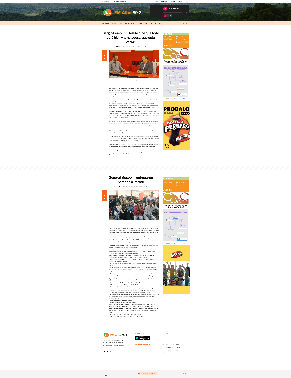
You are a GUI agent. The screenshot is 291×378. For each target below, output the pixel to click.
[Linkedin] (110, 351)
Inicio (156, 1)
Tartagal (115, 23)
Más (160, 23)
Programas (164, 1)
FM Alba (118, 46)
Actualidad (105, 23)
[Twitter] (183, 23)
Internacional (129, 23)
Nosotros (172, 1)
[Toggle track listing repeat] (171, 15)
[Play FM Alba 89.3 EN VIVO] (165, 9)
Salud (146, 23)
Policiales (139, 23)
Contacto (180, 1)
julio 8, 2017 (125, 46)
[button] (187, 2)
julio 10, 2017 (125, 186)
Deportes (153, 23)
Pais (121, 23)
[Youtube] (187, 23)
